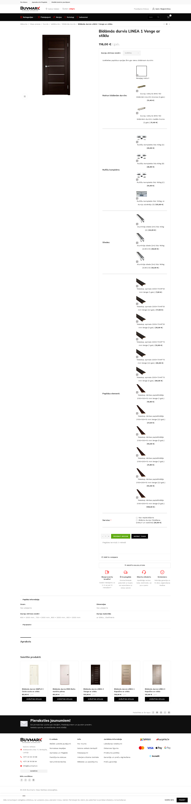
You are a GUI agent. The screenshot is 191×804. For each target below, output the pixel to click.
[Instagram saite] (25, 780)
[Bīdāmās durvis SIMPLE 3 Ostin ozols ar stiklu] (34, 675)
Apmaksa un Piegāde (59, 753)
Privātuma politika (111, 753)
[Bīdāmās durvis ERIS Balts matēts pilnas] (65, 675)
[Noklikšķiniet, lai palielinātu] (25, 96)
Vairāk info (169, 800)
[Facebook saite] (153, 712)
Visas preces (35, 24)
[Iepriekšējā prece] (164, 24)
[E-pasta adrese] (157, 712)
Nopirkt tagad (140, 536)
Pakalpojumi (82, 753)
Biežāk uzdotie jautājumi (60, 744)
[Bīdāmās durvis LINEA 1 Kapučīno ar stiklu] (126, 675)
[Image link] (31, 740)
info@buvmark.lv (30, 766)
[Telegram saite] (169, 712)
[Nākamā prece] (169, 24)
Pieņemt (182, 800)
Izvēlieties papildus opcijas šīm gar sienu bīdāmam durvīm (127, 60)
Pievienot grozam (120, 536)
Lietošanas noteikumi (113, 744)
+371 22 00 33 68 (30, 757)
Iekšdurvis (55, 24)
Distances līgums (111, 748)
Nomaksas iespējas (58, 748)
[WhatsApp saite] (165, 712)
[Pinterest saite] (161, 712)
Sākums (23, 24)
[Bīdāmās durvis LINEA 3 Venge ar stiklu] (95, 675)
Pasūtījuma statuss (58, 757)
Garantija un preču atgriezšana (117, 757)
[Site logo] (30, 9)
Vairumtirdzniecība (58, 762)
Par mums (81, 744)
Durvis (45, 24)
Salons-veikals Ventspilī (87, 748)
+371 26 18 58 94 (30, 761)
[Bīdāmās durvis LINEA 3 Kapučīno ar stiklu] (157, 675)
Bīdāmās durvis (68, 24)
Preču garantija (110, 762)
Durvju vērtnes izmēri (110, 53)
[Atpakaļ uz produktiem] (166, 24)
